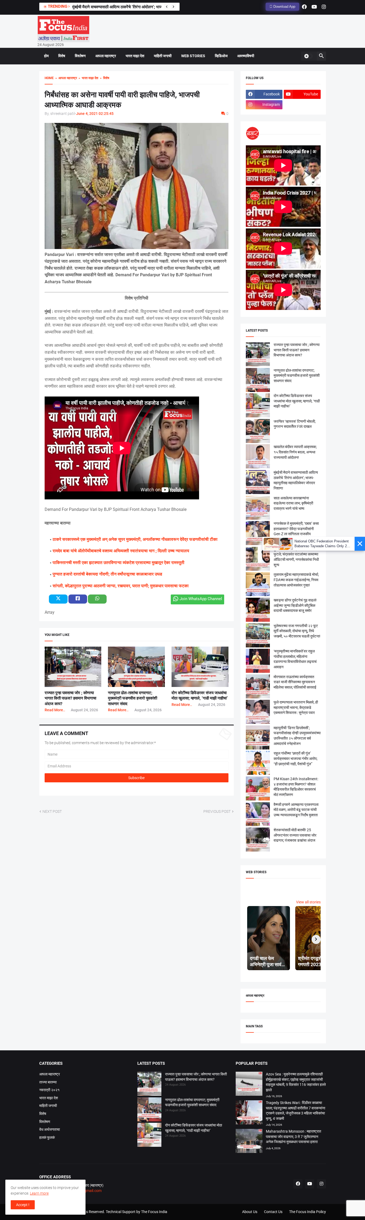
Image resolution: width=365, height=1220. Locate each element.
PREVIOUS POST (217, 811)
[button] (308, 56)
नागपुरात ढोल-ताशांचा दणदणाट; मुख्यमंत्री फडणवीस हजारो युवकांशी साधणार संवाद (132, 698)
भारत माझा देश (135, 56)
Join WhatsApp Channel (201, 598)
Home (49, 78)
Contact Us (273, 1212)
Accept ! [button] (22, 1205)
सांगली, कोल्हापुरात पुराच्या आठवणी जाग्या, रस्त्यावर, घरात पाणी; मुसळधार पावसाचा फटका (121, 585)
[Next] (173, 6)
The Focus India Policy (307, 1212)
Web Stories (193, 56)
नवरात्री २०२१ (49, 1090)
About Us (249, 1212)
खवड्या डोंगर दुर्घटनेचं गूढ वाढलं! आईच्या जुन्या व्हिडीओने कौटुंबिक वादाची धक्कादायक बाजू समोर (295, 605)
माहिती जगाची (163, 56)
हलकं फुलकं (47, 1137)
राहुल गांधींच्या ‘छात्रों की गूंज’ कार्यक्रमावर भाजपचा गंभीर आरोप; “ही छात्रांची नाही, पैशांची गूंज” (295, 758)
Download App (283, 7)
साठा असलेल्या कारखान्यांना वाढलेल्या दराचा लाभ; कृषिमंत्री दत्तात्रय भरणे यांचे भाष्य (293, 503)
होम (46, 56)
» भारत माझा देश (87, 78)
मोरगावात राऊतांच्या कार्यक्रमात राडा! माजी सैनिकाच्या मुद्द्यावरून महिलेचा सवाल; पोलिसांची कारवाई (295, 682)
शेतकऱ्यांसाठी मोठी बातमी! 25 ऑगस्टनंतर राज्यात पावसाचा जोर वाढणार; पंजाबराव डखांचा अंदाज (295, 835)
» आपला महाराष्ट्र (65, 78)
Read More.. (55, 710)
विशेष (61, 56)
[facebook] (304, 7)
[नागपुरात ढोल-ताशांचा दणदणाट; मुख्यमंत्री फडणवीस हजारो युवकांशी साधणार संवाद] (149, 1110)
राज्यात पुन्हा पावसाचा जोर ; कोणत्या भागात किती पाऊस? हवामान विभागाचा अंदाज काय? (70, 698)
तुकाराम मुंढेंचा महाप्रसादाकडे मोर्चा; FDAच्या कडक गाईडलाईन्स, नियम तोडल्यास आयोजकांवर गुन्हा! (296, 579)
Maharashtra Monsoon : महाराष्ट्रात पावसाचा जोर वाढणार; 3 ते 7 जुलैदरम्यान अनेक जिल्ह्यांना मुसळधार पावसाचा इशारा (293, 1136)
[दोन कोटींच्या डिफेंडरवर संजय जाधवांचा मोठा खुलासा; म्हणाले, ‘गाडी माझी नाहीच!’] (149, 1135)
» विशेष (103, 78)
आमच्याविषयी (245, 56)
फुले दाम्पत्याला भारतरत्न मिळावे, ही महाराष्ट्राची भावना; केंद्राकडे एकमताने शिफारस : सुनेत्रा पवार (296, 707)
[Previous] (166, 6)
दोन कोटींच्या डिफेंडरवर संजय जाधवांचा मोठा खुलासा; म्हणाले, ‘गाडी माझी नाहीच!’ (297, 401)
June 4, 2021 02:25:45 (95, 113)
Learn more (39, 1193)
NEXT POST (52, 811)
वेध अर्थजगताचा (49, 1129)
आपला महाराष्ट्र (105, 56)
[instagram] (324, 7)
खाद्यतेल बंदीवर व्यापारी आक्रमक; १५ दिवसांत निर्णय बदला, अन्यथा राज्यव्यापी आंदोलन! (295, 452)
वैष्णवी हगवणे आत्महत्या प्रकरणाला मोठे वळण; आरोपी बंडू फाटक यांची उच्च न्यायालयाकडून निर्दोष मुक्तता (296, 809)
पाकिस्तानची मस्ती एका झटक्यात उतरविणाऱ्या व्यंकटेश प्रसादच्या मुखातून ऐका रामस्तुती (118, 562)
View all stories (308, 902)
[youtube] (314, 7)
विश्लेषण (80, 56)
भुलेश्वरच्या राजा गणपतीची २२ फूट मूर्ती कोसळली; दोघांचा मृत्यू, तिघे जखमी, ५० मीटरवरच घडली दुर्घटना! (297, 631)
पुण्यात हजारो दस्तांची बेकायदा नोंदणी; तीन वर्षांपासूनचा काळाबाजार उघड (107, 574)
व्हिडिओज (221, 56)
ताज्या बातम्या (48, 1082)
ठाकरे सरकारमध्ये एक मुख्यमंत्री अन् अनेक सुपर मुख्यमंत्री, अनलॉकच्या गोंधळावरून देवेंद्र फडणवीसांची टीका (135, 539)
